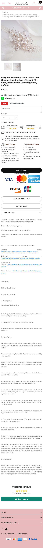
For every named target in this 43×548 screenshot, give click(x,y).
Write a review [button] (21, 499)
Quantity (4, 114)
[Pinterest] (6, 529)
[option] (21, 40)
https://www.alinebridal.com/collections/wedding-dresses (19, 252)
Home (4, 12)
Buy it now (21, 206)
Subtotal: (4, 122)
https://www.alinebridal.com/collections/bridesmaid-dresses (20, 258)
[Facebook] (2, 529)
